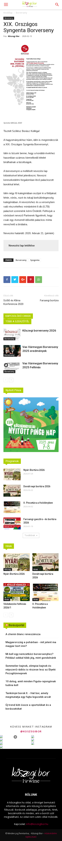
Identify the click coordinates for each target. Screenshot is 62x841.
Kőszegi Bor (13, 36)
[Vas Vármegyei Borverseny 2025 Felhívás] (12, 367)
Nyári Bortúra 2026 (34, 470)
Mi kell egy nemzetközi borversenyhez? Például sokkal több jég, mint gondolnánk (31, 655)
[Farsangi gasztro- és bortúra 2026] (12, 523)
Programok (12, 461)
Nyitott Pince (13, 390)
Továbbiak (30, 535)
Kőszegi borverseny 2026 (39, 330)
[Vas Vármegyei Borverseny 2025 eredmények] (12, 351)
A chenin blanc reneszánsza (23, 634)
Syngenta (34, 260)
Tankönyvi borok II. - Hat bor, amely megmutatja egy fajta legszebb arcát (28, 695)
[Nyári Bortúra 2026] (12, 474)
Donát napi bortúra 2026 (36, 486)
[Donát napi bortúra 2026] (12, 491)
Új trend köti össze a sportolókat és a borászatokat (28, 706)
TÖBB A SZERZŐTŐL (17, 321)
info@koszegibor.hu (37, 824)
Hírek (9, 546)
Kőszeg (7, 569)
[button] (57, 4)
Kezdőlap (8, 12)
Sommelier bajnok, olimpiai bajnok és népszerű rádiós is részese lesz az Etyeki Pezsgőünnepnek (31, 669)
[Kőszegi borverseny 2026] (12, 334)
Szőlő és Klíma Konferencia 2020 (13, 302)
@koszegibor (31, 731)
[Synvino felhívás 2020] (31, 79)
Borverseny (21, 12)
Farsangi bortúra (49, 300)
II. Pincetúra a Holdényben (38, 502)
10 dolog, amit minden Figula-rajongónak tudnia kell (31, 683)
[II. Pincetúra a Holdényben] (12, 507)
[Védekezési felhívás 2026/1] (16, 592)
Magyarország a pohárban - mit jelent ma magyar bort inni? (31, 644)
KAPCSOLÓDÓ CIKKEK (18, 316)
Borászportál (16, 625)
